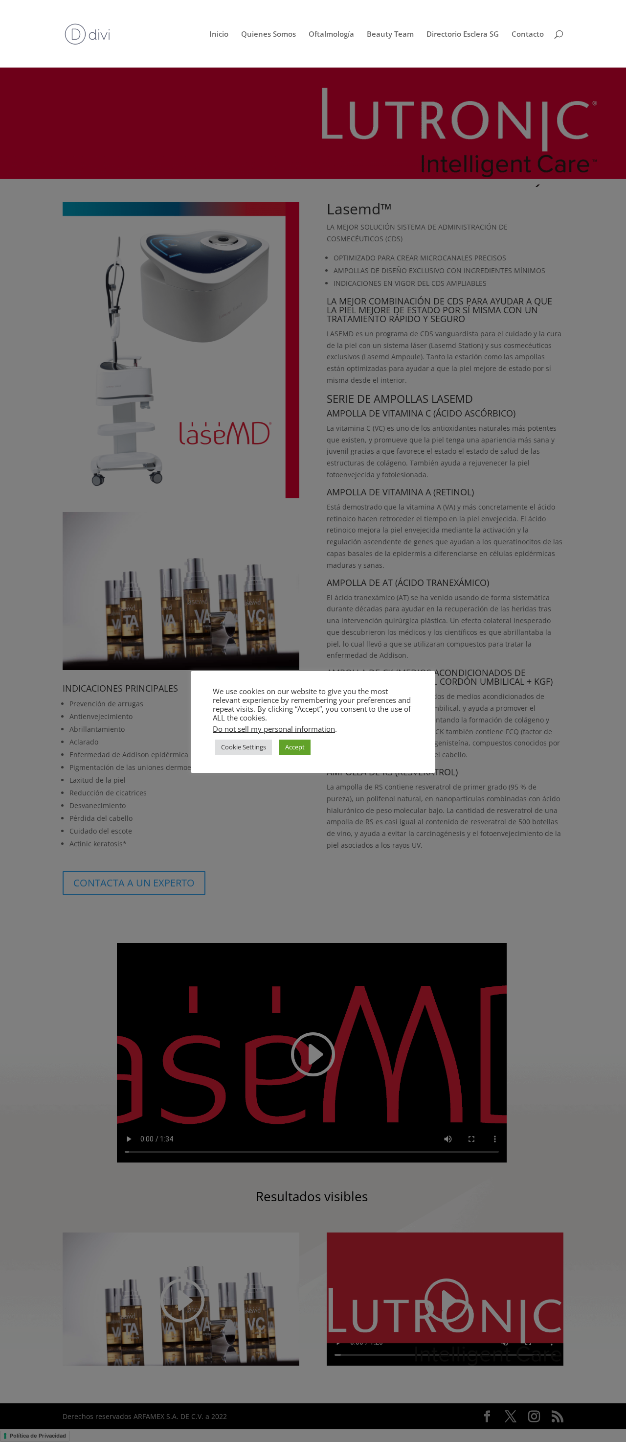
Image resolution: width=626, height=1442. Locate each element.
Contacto (528, 34)
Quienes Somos (268, 34)
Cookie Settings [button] (243, 747)
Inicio (218, 34)
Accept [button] (295, 747)
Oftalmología (331, 34)
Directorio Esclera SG (462, 34)
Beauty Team (390, 34)
